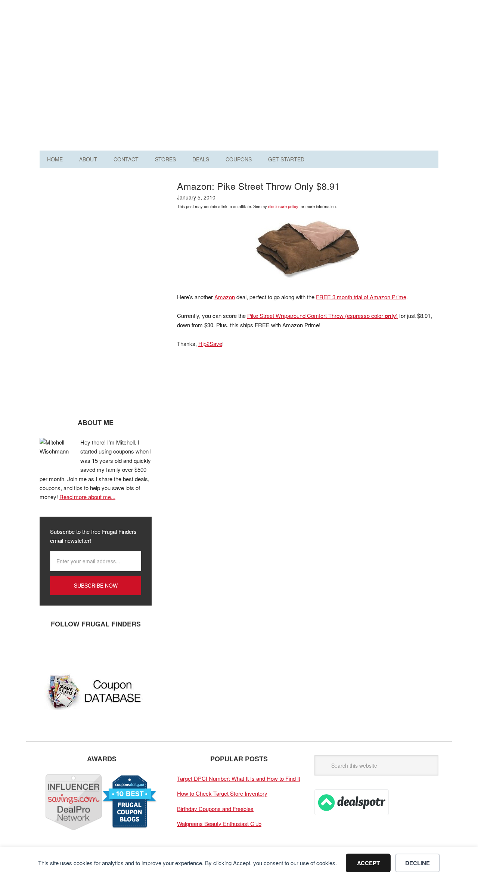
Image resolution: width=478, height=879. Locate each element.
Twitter (71, 648)
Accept (368, 863)
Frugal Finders (82, 42)
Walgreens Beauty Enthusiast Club (219, 823)
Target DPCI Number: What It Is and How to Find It (238, 778)
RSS (116, 648)
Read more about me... (87, 497)
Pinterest (93, 648)
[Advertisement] (302, 77)
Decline (417, 863)
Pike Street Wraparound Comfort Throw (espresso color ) (322, 315)
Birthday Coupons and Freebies (215, 809)
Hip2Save (210, 343)
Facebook (49, 648)
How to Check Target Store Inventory (222, 793)
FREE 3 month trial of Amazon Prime (361, 297)
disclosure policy (283, 206)
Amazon (224, 297)
